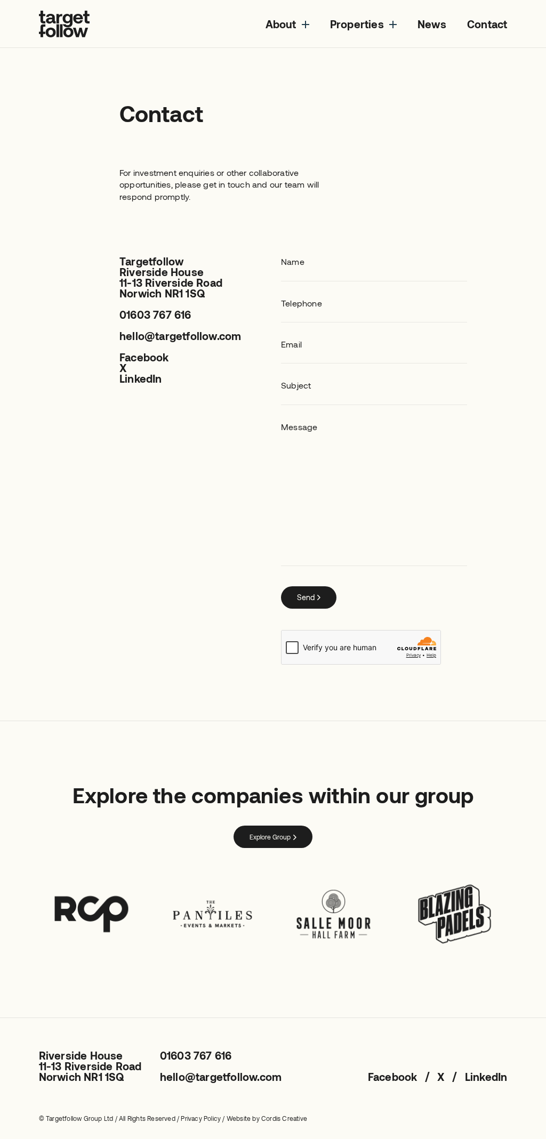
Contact (487, 24)
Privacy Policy (201, 1118)
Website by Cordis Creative (267, 1118)
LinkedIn (140, 378)
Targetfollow (64, 24)
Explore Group (270, 837)
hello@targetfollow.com (180, 335)
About (281, 24)
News (431, 24)
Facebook (144, 357)
